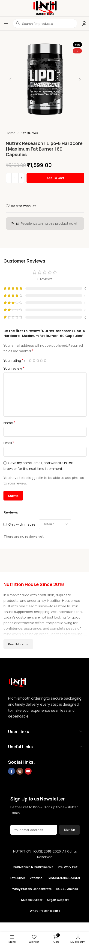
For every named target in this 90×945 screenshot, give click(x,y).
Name (9, 422)
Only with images (22, 524)
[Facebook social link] (11, 771)
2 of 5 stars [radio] (34, 360)
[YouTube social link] (28, 771)
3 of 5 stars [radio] (37, 360)
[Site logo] (45, 7)
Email (8, 442)
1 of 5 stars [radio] (30, 360)
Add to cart (55, 178)
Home (10, 133)
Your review (13, 368)
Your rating (13, 360)
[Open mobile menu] (5, 23)
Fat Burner (29, 133)
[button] (10, 79)
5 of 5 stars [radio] (45, 360)
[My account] (84, 23)
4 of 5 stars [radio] (41, 360)
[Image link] (17, 681)
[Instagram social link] (19, 771)
